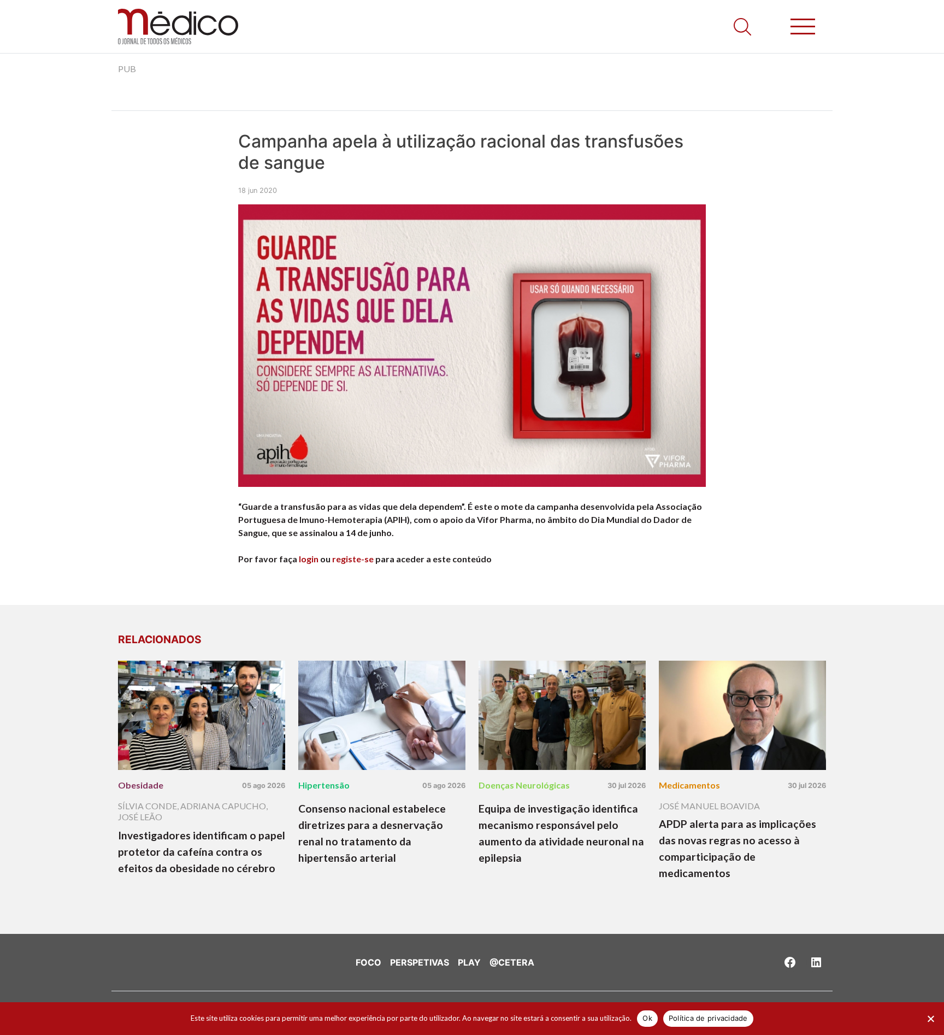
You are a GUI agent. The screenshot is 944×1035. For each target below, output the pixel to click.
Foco (368, 962)
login (308, 559)
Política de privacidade (708, 1018)
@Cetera (511, 962)
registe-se (353, 559)
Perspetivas (419, 962)
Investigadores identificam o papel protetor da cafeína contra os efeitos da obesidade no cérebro (201, 851)
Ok (647, 1018)
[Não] (930, 1018)
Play (469, 962)
